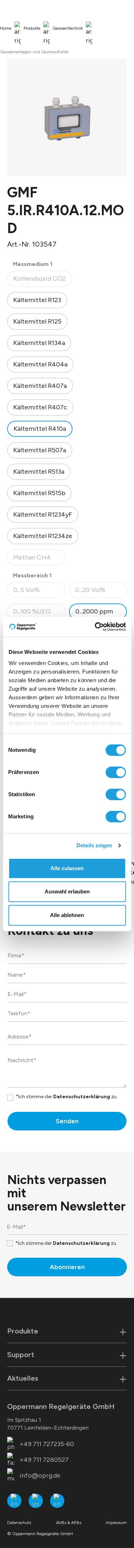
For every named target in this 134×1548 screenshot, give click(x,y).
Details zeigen (94, 845)
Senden (67, 1121)
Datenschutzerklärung (81, 1097)
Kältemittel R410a (40, 429)
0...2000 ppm (94, 611)
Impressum (116, 1522)
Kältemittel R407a (40, 386)
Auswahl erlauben (67, 891)
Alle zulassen (67, 868)
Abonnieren (67, 1267)
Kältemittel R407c (40, 407)
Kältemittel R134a (39, 343)
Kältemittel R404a (40, 364)
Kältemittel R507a (39, 450)
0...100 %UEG (39, 613)
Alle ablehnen (67, 915)
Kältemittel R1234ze (42, 536)
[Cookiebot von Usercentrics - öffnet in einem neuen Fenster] (95, 626)
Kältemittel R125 (37, 321)
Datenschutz (19, 1522)
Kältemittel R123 (37, 300)
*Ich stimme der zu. (67, 1097)
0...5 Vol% (39, 592)
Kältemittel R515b (39, 493)
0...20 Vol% (101, 592)
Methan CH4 (39, 559)
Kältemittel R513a (38, 471)
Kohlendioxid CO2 (42, 280)
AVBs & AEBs (68, 1522)
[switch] (115, 772)
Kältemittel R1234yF (42, 514)
